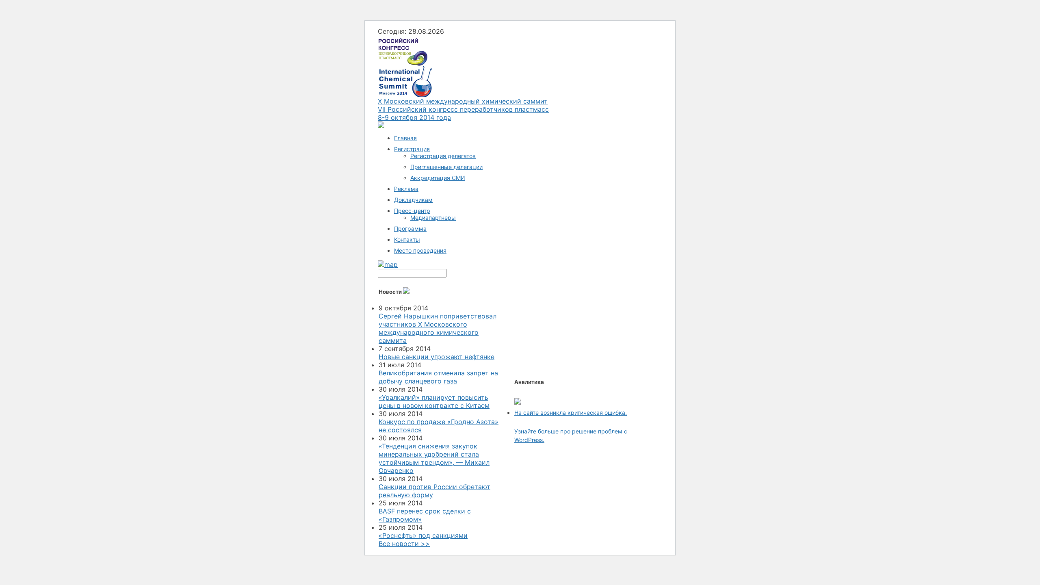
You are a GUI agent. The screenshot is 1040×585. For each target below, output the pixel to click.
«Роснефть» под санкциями (423, 535)
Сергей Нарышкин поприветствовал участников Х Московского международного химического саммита (437, 328)
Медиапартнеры (433, 217)
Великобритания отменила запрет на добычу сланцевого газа (438, 377)
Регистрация (412, 148)
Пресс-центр (412, 210)
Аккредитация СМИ (437, 177)
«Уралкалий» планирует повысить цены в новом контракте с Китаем (434, 401)
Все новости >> (404, 544)
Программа (410, 228)
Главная (405, 137)
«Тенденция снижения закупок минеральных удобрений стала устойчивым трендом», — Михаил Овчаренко (434, 458)
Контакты (407, 239)
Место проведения (420, 250)
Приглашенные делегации (446, 166)
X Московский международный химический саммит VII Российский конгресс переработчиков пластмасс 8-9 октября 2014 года (463, 109)
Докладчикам (413, 199)
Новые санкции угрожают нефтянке (436, 357)
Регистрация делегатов (443, 155)
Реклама (406, 188)
